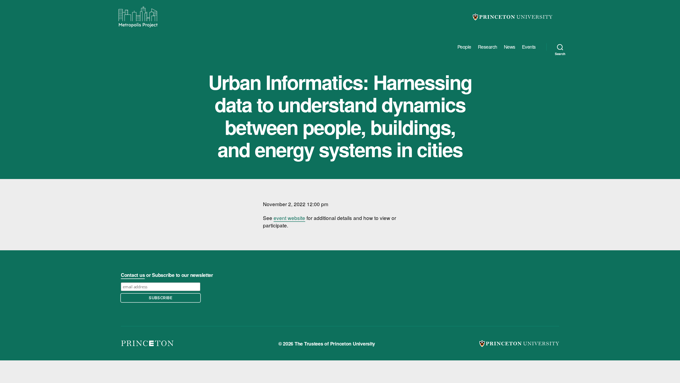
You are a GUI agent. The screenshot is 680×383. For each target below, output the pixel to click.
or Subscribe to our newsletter (167, 275)
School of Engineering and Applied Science (147, 343)
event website (289, 217)
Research (487, 47)
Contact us (133, 275)
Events (529, 47)
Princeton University (512, 17)
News (509, 47)
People (464, 47)
